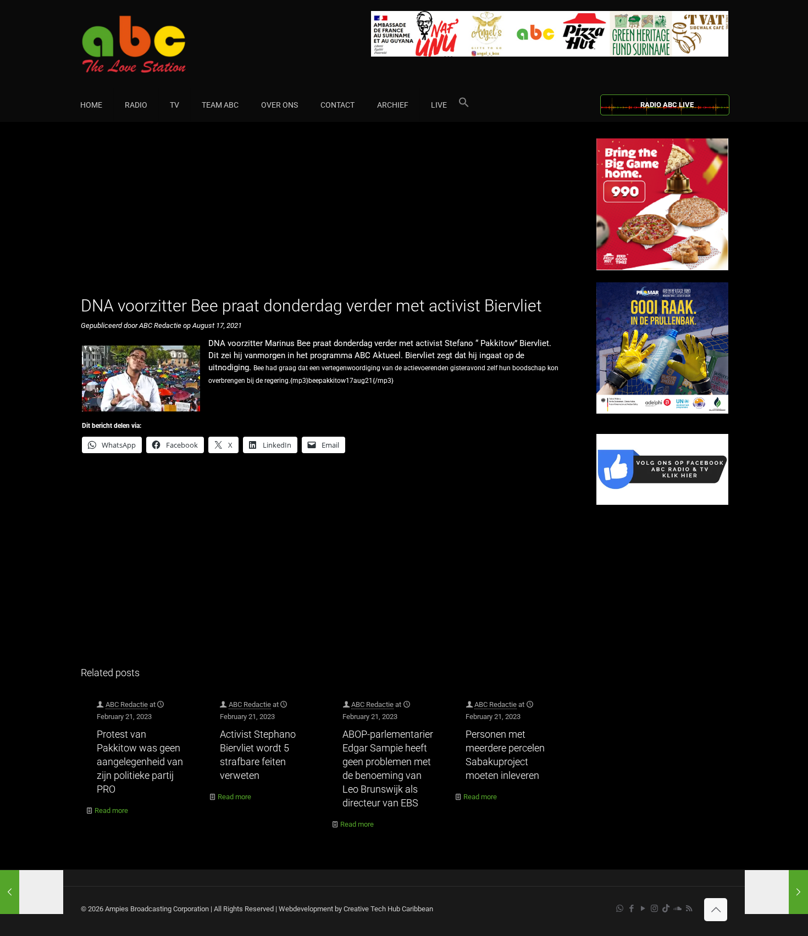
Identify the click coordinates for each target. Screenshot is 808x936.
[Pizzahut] (662, 268)
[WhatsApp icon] (620, 908)
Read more (111, 810)
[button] (463, 104)
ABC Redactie (127, 704)
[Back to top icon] (715, 909)
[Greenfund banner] (662, 411)
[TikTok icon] (666, 908)
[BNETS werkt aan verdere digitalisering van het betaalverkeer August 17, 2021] (31, 892)
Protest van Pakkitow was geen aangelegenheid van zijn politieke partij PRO (140, 761)
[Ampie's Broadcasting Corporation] (155, 44)
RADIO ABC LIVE (667, 105)
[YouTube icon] (643, 908)
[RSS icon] (689, 908)
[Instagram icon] (654, 908)
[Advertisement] (327, 215)
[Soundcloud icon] (677, 908)
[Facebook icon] (631, 908)
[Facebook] (662, 502)
